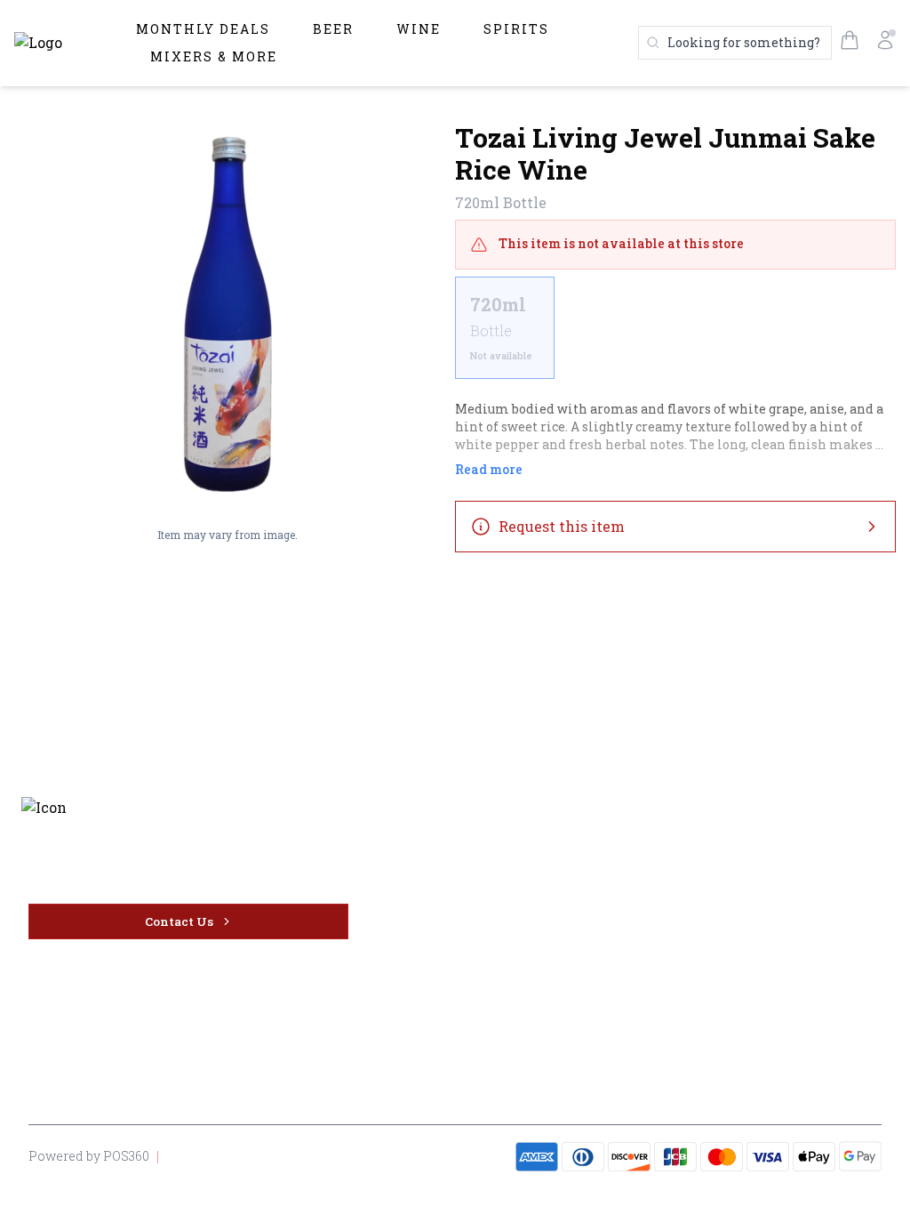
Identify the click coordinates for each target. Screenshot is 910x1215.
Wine (418, 28)
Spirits (516, 28)
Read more (489, 469)
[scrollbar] (675, 335)
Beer (333, 28)
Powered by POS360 (88, 1155)
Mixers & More (213, 56)
